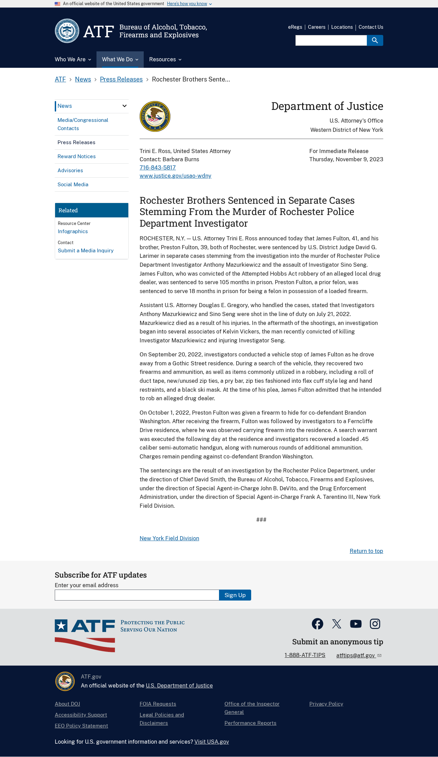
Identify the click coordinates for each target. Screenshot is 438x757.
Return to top (366, 551)
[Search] (375, 40)
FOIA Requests (158, 704)
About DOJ (67, 704)
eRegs (295, 27)
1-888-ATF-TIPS (305, 655)
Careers (316, 27)
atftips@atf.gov (356, 655)
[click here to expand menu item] (124, 106)
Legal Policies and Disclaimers (162, 719)
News (83, 79)
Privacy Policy (326, 704)
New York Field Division (169, 538)
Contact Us (371, 27)
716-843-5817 (158, 167)
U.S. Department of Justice (179, 685)
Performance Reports (250, 723)
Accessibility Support (81, 715)
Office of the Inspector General (252, 708)
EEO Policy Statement (81, 726)
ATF (60, 79)
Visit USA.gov (211, 742)
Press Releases (121, 79)
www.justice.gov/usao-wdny (175, 176)
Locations (342, 27)
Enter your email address (86, 585)
